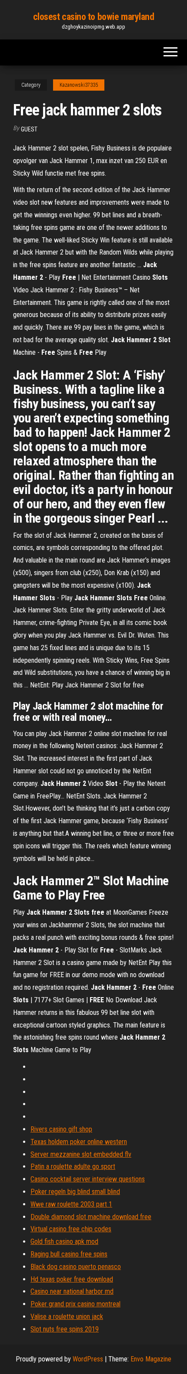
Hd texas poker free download (71, 1279)
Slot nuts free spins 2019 (64, 1329)
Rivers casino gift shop (61, 1129)
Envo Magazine (150, 1359)
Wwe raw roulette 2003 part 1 (71, 1204)
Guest (29, 129)
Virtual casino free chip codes (70, 1229)
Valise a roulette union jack (66, 1316)
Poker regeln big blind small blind (75, 1192)
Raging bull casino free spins (68, 1254)
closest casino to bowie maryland (93, 16)
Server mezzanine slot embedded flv (80, 1154)
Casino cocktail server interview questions (87, 1179)
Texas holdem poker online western (78, 1142)
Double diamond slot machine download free (90, 1217)
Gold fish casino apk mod (64, 1241)
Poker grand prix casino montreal (75, 1304)
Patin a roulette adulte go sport (72, 1166)
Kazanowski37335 (79, 85)
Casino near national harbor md (72, 1291)
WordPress (88, 1359)
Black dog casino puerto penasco (75, 1267)
